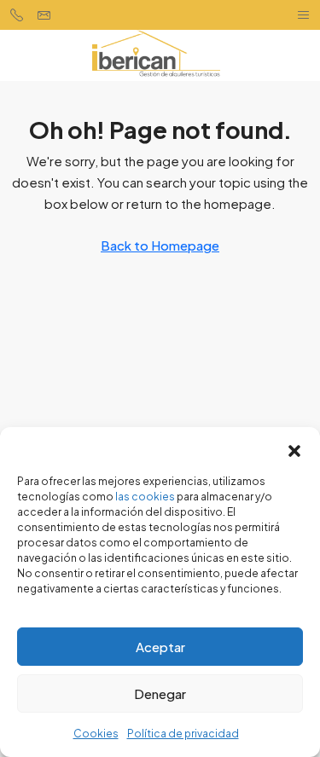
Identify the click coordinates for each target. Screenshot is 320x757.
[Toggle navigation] (303, 15)
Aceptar (160, 647)
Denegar (160, 693)
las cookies (145, 496)
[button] (294, 448)
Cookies (96, 733)
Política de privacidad (183, 733)
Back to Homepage (160, 245)
